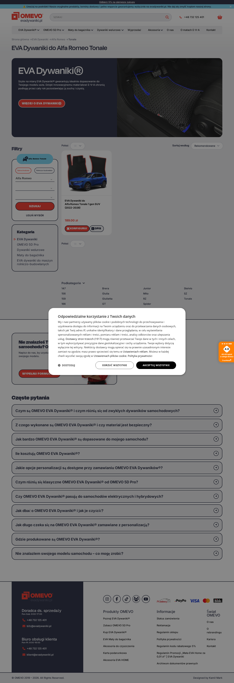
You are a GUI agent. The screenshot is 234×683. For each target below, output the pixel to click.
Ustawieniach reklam (135, 351)
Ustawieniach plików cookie (110, 356)
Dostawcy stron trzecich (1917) (84, 339)
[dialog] (117, 341)
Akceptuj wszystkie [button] (156, 365)
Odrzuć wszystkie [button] (114, 365)
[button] (66, 365)
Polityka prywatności (140, 356)
